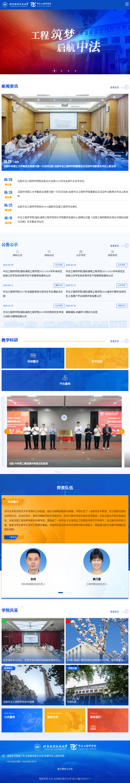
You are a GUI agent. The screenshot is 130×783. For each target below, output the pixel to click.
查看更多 (114, 87)
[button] (60, 592)
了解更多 (10, 537)
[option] (65, 41)
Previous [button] (7, 431)
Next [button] (121, 431)
